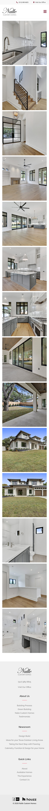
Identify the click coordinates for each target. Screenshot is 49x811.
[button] (45, 11)
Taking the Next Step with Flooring (24, 744)
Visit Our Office (40, 2)
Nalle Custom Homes (24, 713)
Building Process (24, 705)
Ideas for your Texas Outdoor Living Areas (24, 740)
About (24, 768)
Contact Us (25, 780)
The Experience (25, 776)
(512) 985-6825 (23, 2)
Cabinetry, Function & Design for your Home (24, 748)
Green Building (24, 709)
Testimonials (24, 716)
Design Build (24, 736)
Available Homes (24, 772)
